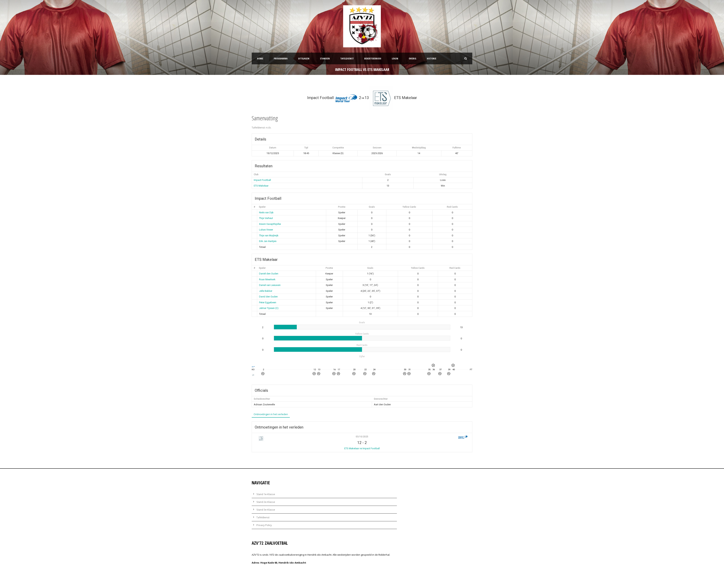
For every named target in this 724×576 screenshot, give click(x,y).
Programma (281, 58)
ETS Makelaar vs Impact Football (362, 448)
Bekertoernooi (372, 58)
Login (395, 58)
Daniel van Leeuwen (270, 285)
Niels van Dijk (266, 212)
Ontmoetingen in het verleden (271, 414)
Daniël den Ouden (268, 273)
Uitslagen (303, 58)
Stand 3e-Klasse (265, 509)
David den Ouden (268, 296)
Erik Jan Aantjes (267, 241)
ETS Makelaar (261, 185)
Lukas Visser (266, 229)
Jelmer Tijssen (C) (268, 308)
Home (260, 58)
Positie (341, 207)
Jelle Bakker (265, 291)
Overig (412, 58)
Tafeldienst (347, 58)
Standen (325, 58)
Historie (431, 58)
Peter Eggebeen (267, 302)
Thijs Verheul (266, 218)
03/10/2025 (362, 436)
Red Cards (452, 207)
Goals (372, 207)
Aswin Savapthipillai (270, 224)
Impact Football (262, 180)
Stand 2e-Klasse (265, 502)
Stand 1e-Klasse (265, 494)
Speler (262, 207)
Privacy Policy (264, 525)
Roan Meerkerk (267, 279)
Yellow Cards (409, 207)
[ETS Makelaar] (253, 375)
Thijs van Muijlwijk (268, 235)
